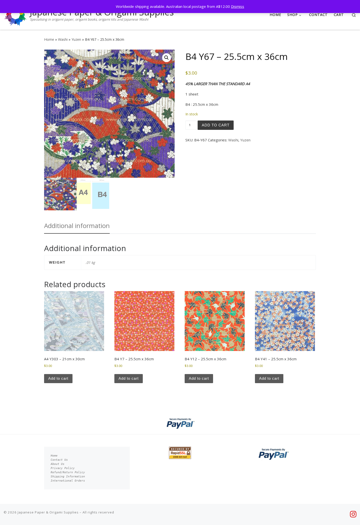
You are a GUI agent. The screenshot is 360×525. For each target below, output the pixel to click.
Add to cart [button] (58, 378)
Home (49, 39)
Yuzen (76, 39)
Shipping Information (68, 476)
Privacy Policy (63, 468)
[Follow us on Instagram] (353, 514)
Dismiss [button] (237, 6)
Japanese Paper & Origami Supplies (48, 512)
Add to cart (215, 125)
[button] (166, 57)
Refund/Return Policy (68, 472)
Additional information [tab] (77, 225)
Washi (63, 39)
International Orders (68, 480)
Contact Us (59, 459)
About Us (57, 464)
